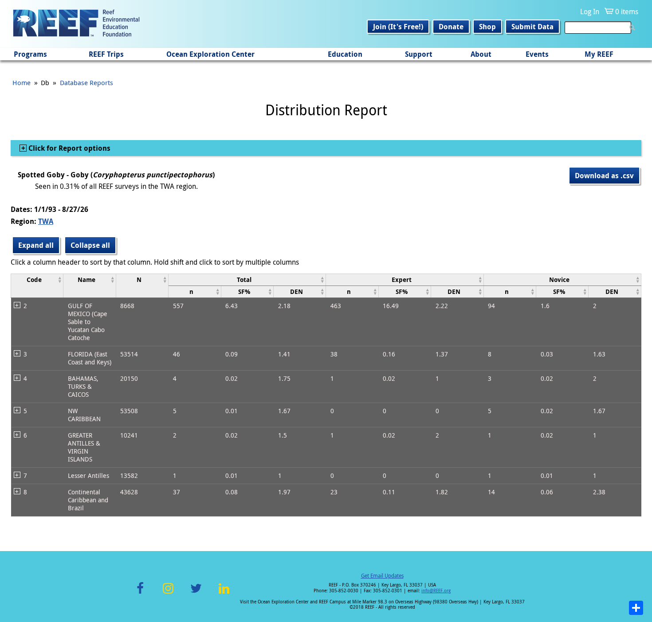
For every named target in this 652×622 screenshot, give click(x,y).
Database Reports (86, 82)
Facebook (140, 593)
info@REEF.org (436, 591)
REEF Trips (106, 54)
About (481, 54)
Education (345, 54)
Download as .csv (604, 175)
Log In (589, 11)
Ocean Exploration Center (210, 54)
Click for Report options (68, 148)
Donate (451, 26)
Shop (487, 26)
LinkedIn (223, 593)
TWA (45, 221)
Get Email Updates (382, 575)
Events (537, 54)
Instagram (168, 593)
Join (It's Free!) (398, 26)
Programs (30, 54)
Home (21, 82)
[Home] (76, 24)
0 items (626, 11)
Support (418, 54)
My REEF (599, 54)
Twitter (196, 593)
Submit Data (532, 26)
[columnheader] (37, 285)
